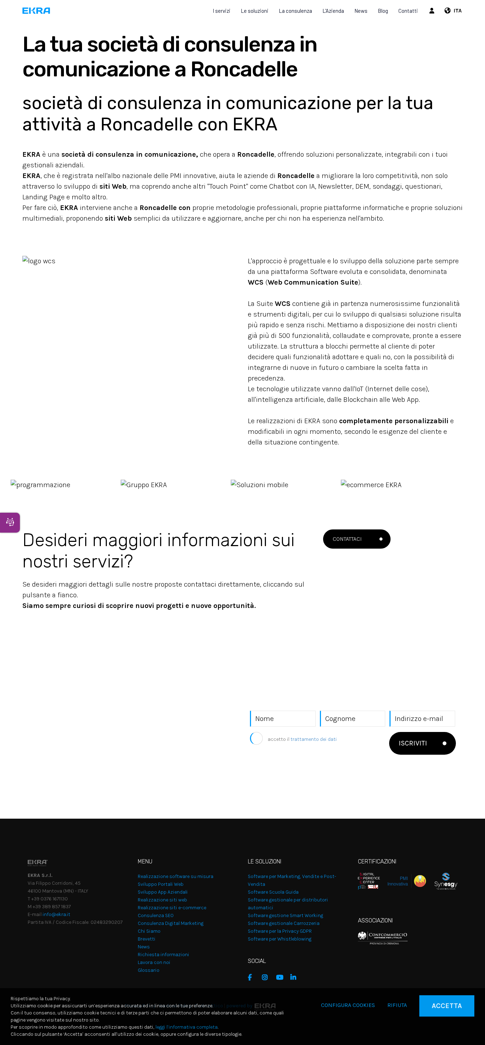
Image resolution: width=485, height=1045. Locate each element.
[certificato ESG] (441, 881)
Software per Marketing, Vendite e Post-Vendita (292, 880)
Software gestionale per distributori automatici (288, 904)
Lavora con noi (154, 962)
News (360, 10)
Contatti (408, 10)
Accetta (447, 1006)
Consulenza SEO (156, 915)
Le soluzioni (254, 10)
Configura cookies (348, 1005)
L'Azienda (333, 10)
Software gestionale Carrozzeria (284, 923)
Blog (383, 10)
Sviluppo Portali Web (161, 884)
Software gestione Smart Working (285, 915)
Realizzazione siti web (162, 900)
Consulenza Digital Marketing (170, 923)
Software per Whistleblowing (279, 939)
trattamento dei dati (313, 739)
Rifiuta (397, 1005)
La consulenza (295, 10)
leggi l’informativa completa (187, 1027)
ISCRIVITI (413, 743)
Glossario (148, 970)
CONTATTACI (347, 538)
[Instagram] (267, 977)
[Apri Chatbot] (10, 523)
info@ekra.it (56, 914)
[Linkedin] (295, 977)
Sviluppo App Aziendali (163, 892)
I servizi (221, 10)
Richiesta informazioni (163, 955)
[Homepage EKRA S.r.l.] (36, 10)
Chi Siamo (149, 931)
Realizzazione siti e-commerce (172, 908)
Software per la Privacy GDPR (280, 931)
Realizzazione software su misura (175, 876)
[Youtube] (281, 977)
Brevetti (147, 939)
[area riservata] (433, 10)
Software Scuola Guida (273, 892)
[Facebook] (253, 977)
